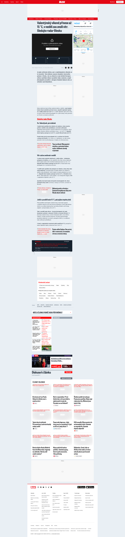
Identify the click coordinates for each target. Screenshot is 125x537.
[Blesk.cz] (62, 2)
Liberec (59, 293)
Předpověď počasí (44, 282)
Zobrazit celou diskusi (66, 378)
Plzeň (55, 293)
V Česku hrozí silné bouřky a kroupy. (46, 285)
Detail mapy (83, 52)
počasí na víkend (67, 304)
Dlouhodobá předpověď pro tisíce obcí (83, 26)
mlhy (61, 304)
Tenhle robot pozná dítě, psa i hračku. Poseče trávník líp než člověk (36, 348)
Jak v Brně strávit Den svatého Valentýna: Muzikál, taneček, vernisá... (36, 328)
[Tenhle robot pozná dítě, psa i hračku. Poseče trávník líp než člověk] (46, 348)
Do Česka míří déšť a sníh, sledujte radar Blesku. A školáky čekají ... (37, 341)
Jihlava (47, 298)
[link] (38, 487)
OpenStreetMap (86, 47)
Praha (40, 293)
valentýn (42, 304)
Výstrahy (63, 285)
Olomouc (65, 293)
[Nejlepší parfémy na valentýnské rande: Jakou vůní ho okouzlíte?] (46, 335)
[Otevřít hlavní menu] (2, 2)
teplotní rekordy (49, 304)
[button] (81, 487)
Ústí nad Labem (42, 295)
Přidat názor (68, 372)
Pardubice (41, 298)
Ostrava (49, 293)
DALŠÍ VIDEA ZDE (67, 355)
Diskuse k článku (41, 372)
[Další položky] (96, 19)
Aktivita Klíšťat (42, 287)
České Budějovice (59, 295)
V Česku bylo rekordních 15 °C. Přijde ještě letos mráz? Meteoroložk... (36, 322)
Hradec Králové (51, 295)
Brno (45, 293)
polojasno (56, 304)
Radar (57, 285)
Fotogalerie (38, 241)
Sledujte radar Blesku (44, 119)
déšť (38, 304)
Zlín (59, 298)
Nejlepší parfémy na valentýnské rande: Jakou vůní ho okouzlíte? (37, 335)
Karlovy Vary (53, 298)
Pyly (68, 285)
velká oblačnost (47, 306)
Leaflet (81, 47)
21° (84, 23)
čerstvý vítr (39, 306)
